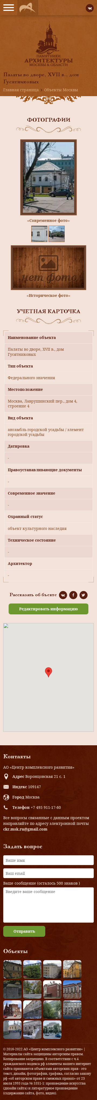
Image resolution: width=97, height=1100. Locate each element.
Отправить (24, 931)
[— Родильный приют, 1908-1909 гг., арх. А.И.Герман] (72, 989)
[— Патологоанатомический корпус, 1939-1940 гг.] (52, 989)
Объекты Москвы (61, 89)
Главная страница (21, 89)
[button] (48, 672)
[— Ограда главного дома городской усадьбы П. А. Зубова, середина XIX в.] (12, 989)
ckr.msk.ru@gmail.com (25, 829)
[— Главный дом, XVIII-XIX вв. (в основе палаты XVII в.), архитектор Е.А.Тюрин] (12, 969)
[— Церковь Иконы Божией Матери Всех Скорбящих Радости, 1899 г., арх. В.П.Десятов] (12, 1009)
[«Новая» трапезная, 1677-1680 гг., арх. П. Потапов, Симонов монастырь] (32, 1029)
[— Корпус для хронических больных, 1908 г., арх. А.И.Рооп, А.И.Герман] (52, 969)
